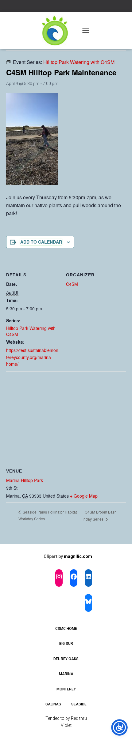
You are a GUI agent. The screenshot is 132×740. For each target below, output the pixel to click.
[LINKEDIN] (88, 576)
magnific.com (78, 556)
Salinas (53, 704)
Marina (66, 674)
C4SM (72, 284)
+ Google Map (84, 496)
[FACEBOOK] (73, 576)
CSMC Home (66, 628)
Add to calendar (41, 242)
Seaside (79, 704)
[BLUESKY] (88, 601)
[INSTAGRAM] (59, 576)
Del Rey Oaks (66, 659)
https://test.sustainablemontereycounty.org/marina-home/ (32, 357)
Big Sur (66, 643)
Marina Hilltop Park (24, 480)
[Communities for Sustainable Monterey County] (57, 30)
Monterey (66, 689)
